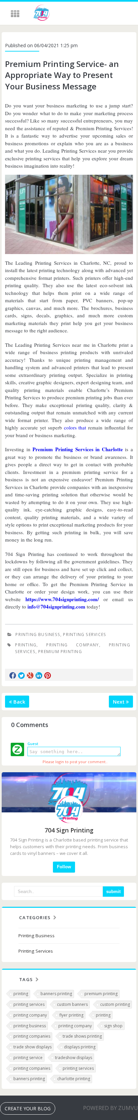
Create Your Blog (28, 1108)
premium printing (60, 651)
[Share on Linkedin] (39, 675)
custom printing (115, 1004)
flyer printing (71, 1015)
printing (26, 645)
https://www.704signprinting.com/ (62, 599)
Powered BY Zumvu (110, 1108)
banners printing (56, 993)
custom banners (72, 1004)
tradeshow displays (73, 1057)
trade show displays (32, 1047)
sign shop (113, 1026)
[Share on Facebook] (12, 675)
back (18, 701)
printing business (29, 1026)
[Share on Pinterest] (47, 675)
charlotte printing (73, 1079)
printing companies (31, 1036)
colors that (75, 427)
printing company (72, 645)
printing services (29, 1004)
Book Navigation (15, 13)
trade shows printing (82, 1036)
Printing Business (37, 634)
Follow (64, 866)
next (119, 701)
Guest (32, 743)
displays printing (79, 1047)
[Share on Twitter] (21, 675)
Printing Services (84, 634)
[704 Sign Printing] (41, 14)
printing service (28, 1057)
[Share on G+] (30, 675)
